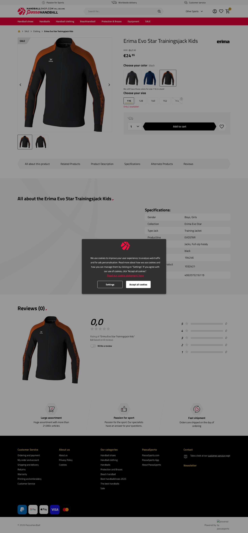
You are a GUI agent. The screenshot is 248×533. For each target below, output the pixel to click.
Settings (110, 284)
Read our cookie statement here (125, 275)
